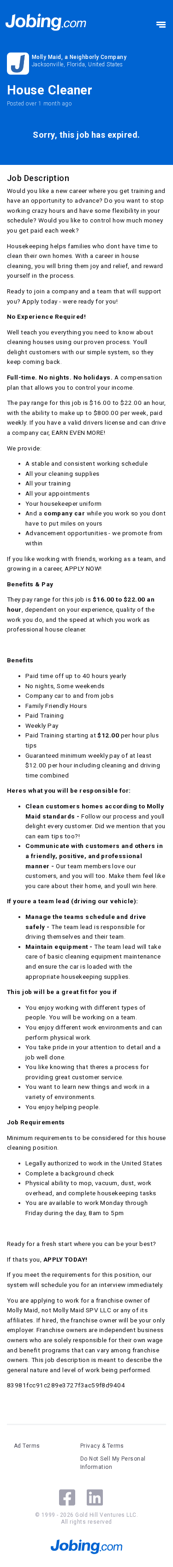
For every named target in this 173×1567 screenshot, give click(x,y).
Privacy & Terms (102, 1446)
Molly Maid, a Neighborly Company (79, 57)
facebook (67, 1497)
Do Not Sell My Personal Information (113, 1463)
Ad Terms (27, 1446)
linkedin (95, 1497)
